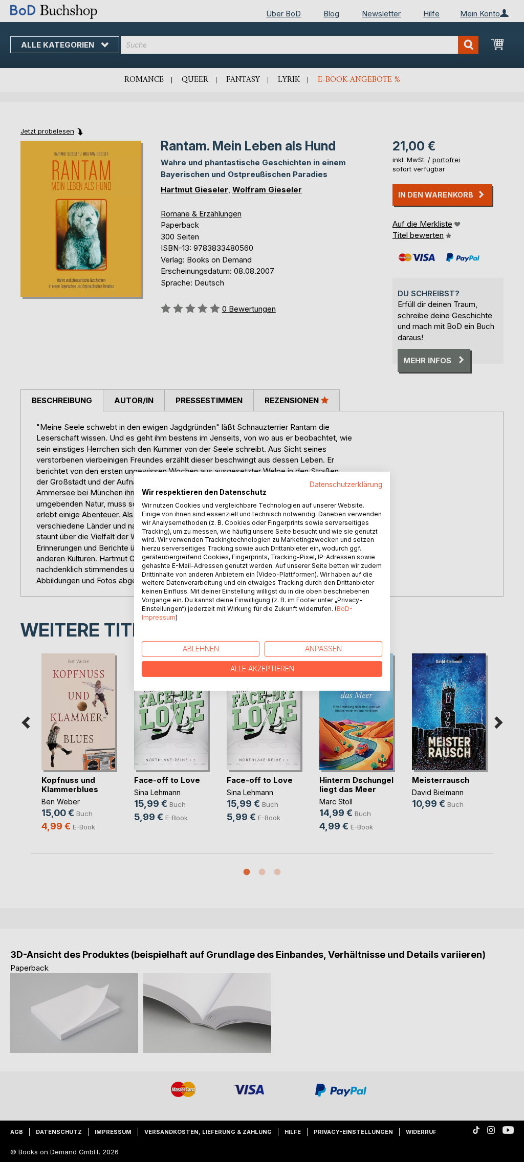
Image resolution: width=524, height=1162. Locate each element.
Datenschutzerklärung (346, 484)
